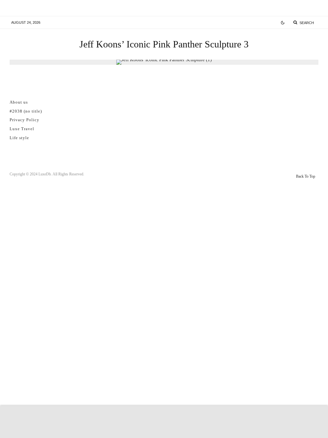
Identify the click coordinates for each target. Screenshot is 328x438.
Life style (19, 137)
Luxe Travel (22, 128)
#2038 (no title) (26, 111)
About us (19, 102)
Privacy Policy (24, 119)
